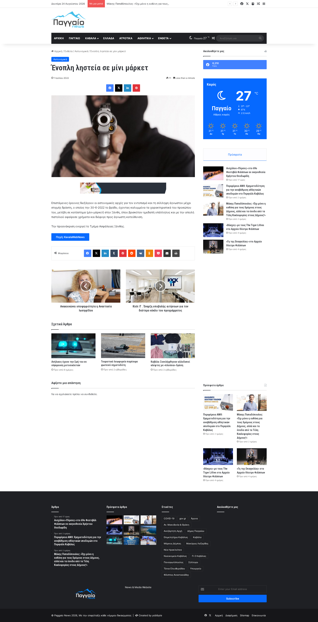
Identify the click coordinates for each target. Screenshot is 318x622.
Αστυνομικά (81, 51)
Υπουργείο (195, 568)
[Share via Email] (167, 253)
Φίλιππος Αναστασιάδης (176, 574)
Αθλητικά (144, 38)
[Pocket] (158, 253)
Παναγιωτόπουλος (173, 562)
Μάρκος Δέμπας (172, 543)
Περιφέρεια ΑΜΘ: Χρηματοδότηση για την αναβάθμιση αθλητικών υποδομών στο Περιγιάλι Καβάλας (245, 189)
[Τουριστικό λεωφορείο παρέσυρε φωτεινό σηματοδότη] (123, 345)
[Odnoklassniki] (149, 253)
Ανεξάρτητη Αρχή (173, 531)
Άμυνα (194, 518)
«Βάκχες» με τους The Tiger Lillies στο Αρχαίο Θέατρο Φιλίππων (216, 472)
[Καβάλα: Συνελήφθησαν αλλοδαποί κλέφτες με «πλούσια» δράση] (173, 345)
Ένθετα (163, 38)
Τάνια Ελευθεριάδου (174, 568)
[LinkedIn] (127, 88)
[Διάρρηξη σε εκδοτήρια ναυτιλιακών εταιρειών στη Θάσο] (148, 530)
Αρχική (59, 38)
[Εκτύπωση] (176, 253)
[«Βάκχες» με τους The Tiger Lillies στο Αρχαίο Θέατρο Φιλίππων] (213, 230)
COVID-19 (169, 518)
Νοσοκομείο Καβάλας (175, 556)
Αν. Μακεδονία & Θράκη (176, 524)
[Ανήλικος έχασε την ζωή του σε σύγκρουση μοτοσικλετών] (73, 345)
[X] (118, 88)
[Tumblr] (114, 253)
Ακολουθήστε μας (227, 507)
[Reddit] (131, 253)
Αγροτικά (125, 38)
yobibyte (157, 615)
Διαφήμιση (231, 615)
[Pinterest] (136, 88)
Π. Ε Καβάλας (199, 556)
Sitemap (244, 615)
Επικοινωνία (259, 615)
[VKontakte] (140, 253)
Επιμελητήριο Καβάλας (176, 537)
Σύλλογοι (193, 562)
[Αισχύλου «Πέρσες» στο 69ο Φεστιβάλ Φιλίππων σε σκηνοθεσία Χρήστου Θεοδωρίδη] (213, 173)
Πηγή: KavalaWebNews (70, 237)
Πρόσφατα (235, 154)
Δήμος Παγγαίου (195, 531)
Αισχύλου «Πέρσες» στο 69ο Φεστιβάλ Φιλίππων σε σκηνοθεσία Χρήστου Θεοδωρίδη (245, 172)
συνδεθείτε (90, 394)
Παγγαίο (74, 38)
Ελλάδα (108, 38)
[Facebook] (110, 88)
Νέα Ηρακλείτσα (173, 549)
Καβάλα (90, 38)
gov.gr (182, 518)
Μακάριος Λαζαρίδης (197, 543)
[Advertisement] (196, 19)
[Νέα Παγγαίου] (68, 19)
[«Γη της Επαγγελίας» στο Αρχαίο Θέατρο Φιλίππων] (213, 246)
